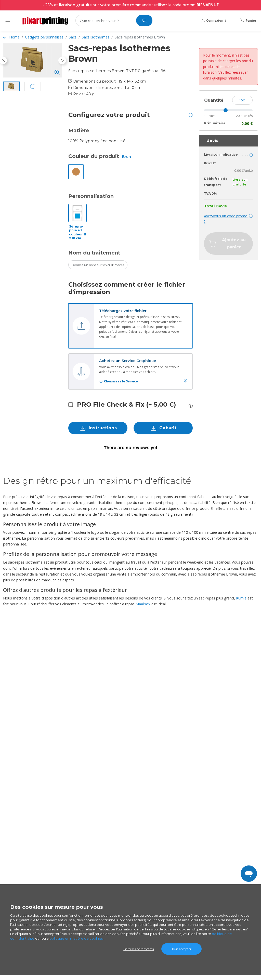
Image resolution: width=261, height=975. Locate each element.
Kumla (241, 598)
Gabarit (167, 427)
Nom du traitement (94, 253)
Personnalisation (91, 196)
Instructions (103, 427)
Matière (78, 130)
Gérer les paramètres (138, 949)
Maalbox (143, 604)
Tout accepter (181, 949)
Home (14, 37)
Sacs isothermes (95, 37)
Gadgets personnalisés (44, 37)
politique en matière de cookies (76, 938)
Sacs (72, 37)
